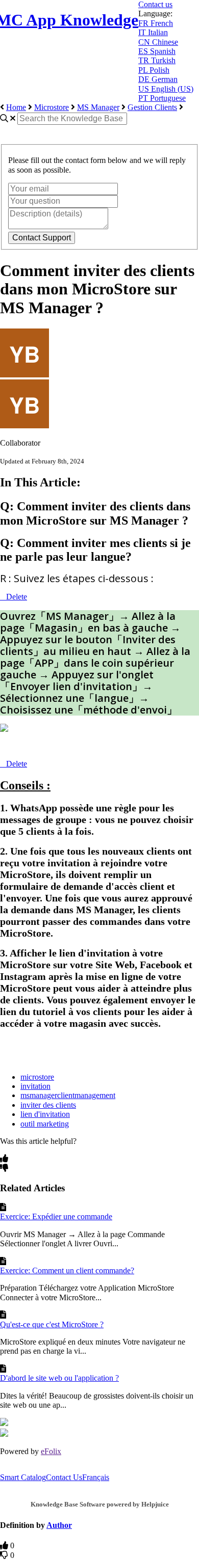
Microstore (51, 107)
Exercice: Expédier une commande (56, 1216)
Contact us (155, 4)
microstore (37, 1077)
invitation (35, 1086)
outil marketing (44, 1123)
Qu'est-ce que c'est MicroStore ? (52, 1324)
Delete (16, 596)
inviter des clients (48, 1105)
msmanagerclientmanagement (67, 1095)
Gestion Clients (152, 107)
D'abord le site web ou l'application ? (59, 1378)
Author (59, 1525)
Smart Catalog (23, 1477)
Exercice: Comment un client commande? (67, 1270)
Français (95, 1477)
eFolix (51, 1451)
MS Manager (98, 107)
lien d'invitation (45, 1114)
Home (16, 107)
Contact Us (64, 1477)
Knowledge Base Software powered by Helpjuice (100, 1504)
